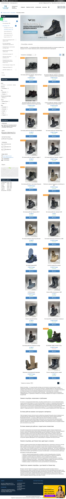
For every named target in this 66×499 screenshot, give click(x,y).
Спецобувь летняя (7, 27)
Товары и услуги (30, 7)
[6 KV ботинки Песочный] (54, 256)
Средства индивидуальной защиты (8, 40)
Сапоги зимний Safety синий (54, 372)
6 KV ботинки (31, 292)
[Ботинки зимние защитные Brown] (31, 229)
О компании (38, 7)
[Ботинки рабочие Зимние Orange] (31, 336)
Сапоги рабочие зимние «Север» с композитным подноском (54, 103)
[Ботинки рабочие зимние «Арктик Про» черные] (31, 65)
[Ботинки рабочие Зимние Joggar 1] (54, 148)
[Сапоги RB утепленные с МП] (54, 283)
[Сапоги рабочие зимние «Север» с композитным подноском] (54, 93)
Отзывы (3, 75)
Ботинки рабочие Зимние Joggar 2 (31, 157)
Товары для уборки (7, 67)
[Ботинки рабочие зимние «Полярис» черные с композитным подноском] (54, 65)
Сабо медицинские (7, 35)
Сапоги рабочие (7, 31)
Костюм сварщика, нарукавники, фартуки (7, 44)
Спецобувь (13, 12)
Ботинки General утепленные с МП (54, 238)
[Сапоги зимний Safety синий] (54, 363)
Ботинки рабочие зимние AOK (54, 212)
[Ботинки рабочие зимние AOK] (54, 202)
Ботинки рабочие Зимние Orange (31, 345)
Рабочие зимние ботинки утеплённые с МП (54, 184)
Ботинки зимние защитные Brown (31, 238)
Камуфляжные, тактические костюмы (9, 47)
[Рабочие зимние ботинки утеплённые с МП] (54, 174)
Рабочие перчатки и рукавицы (7, 57)
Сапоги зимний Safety (31, 318)
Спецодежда (5, 23)
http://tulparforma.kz (7, 156)
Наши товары (4, 21)
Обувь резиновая (7, 33)
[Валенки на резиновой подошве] (31, 363)
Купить (31, 81)
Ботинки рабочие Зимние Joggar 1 (54, 157)
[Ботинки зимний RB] (31, 256)
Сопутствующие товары (8, 64)
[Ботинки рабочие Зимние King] (54, 121)
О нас (3, 72)
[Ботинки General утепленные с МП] (54, 229)
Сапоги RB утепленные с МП (54, 292)
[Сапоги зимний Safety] (31, 309)
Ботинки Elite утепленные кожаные (54, 318)
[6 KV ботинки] (31, 283)
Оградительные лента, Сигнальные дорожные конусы (8, 61)
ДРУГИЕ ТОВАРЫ (6, 69)
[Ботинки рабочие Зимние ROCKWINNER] (31, 121)
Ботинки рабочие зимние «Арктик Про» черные (31, 75)
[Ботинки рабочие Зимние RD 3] (31, 202)
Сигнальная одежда (7, 54)
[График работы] (59, 7)
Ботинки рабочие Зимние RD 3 (31, 212)
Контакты (44, 7)
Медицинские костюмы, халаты (8, 51)
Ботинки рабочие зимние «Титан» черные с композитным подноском (31, 103)
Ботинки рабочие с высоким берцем (31, 184)
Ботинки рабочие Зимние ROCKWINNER (31, 130)
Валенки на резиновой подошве (31, 372)
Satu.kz (38, 496)
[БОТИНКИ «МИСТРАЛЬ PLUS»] (54, 336)
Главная (23, 7)
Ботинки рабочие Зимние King (54, 130)
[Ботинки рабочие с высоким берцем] (31, 174)
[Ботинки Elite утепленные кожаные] (54, 309)
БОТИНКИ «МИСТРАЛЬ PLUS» (54, 345)
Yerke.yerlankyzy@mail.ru (8, 157)
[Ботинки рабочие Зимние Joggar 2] (31, 148)
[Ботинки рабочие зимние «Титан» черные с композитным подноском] (31, 93)
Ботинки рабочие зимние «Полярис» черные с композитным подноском (54, 75)
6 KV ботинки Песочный (54, 265)
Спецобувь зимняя (7, 29)
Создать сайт (11, 0)
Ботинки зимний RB (31, 265)
